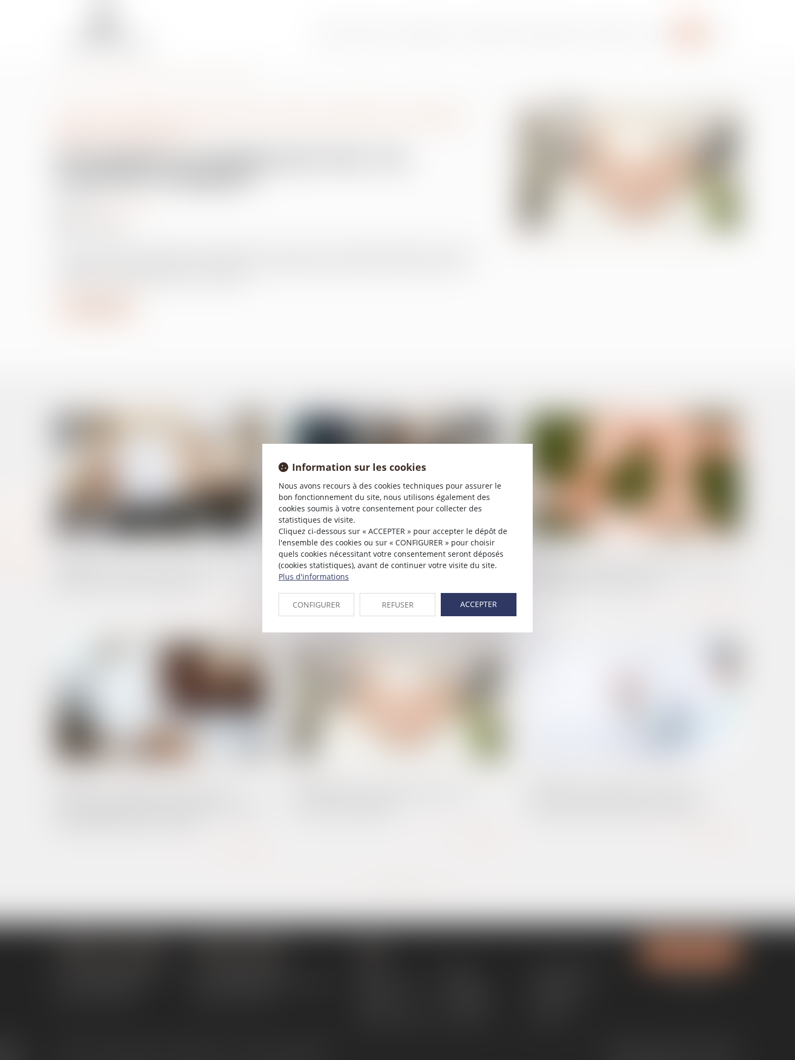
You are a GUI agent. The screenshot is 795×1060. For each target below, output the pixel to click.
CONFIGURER (316, 604)
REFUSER (398, 604)
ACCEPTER (478, 604)
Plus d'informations (314, 576)
